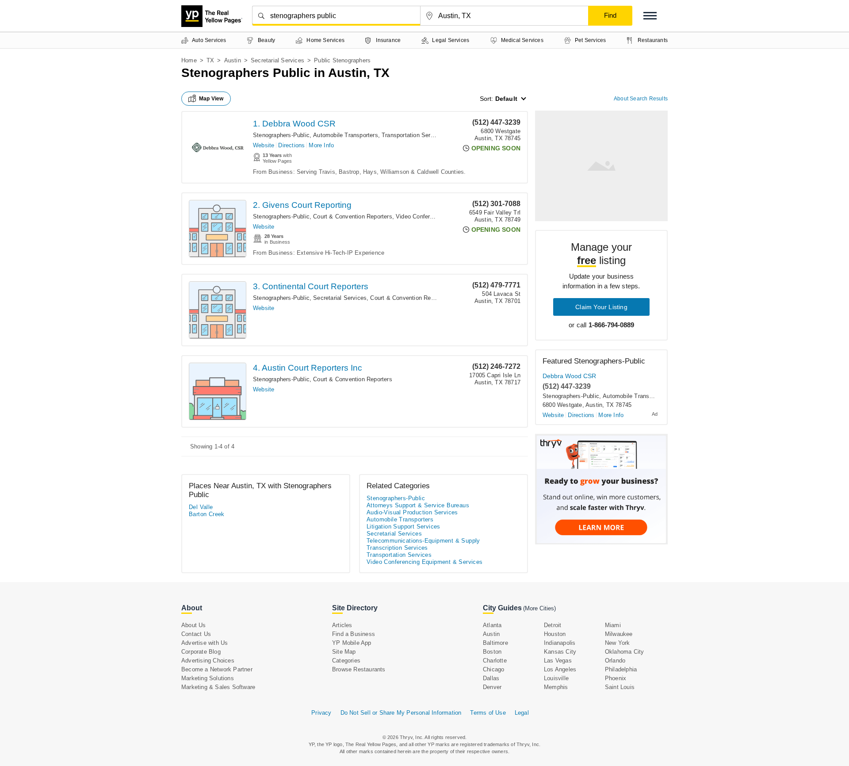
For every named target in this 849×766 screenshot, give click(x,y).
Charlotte (495, 660)
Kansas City (560, 651)
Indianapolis (559, 643)
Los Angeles (560, 669)
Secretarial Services (277, 60)
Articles (342, 625)
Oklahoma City (624, 651)
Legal (522, 712)
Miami (613, 625)
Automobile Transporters (345, 135)
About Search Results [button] (641, 99)
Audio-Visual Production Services (412, 512)
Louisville (556, 678)
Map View (211, 99)
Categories (346, 660)
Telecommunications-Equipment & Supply (423, 540)
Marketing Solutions (207, 678)
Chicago (493, 669)
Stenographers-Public (281, 135)
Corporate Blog (201, 651)
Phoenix (615, 678)
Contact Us (196, 634)
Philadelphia (621, 669)
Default (506, 98)
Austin (232, 60)
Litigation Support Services (403, 526)
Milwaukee (619, 634)
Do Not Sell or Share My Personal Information (401, 712)
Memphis (556, 687)
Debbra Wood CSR (569, 375)
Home (189, 60)
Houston (555, 634)
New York (617, 643)
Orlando (615, 660)
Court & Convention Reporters (352, 216)
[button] (650, 15)
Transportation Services (413, 135)
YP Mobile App (351, 643)
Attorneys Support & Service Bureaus (418, 505)
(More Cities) (539, 608)
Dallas (491, 678)
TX (210, 60)
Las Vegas (558, 660)
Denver (492, 687)
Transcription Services (397, 547)
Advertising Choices (207, 660)
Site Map (344, 651)
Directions (291, 145)
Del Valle (201, 507)
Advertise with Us (204, 643)
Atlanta (492, 625)
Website (263, 145)
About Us (193, 625)
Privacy (321, 712)
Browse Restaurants (359, 669)
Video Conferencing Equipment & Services (425, 562)
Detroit (552, 625)
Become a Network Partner (216, 669)
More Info (321, 145)
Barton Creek (207, 514)
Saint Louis (620, 687)
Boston (492, 651)
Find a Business (353, 634)
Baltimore (495, 643)
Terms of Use (487, 712)
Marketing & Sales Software (218, 687)
